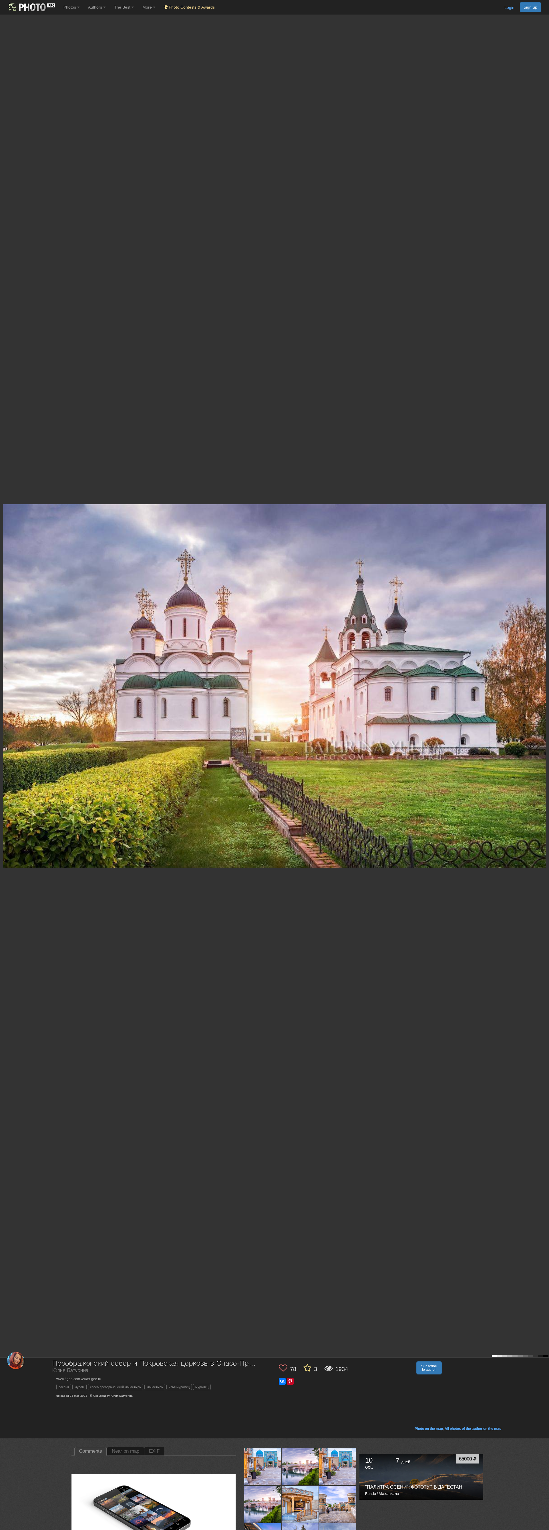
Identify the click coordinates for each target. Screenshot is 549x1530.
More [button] (147, 7)
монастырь (155, 1387)
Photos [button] (70, 7)
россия (64, 1387)
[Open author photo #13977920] (300, 1467)
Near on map (125, 1451)
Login (509, 7)
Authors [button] (95, 7)
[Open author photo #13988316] (262, 1467)
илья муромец (179, 1387)
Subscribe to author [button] (429, 1368)
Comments (90, 1451)
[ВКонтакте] (282, 1381)
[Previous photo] (5, 665)
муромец (201, 1387)
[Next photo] (543, 665)
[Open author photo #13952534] (262, 1504)
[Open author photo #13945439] (300, 1504)
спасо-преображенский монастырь (115, 1387)
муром (79, 1387)
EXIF (154, 1451)
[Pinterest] (290, 1381)
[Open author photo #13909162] (337, 1504)
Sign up (530, 7)
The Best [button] (123, 7)
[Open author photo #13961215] (337, 1467)
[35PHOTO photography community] (31, 7)
